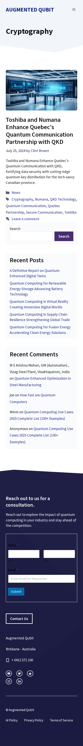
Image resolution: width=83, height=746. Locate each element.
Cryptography (22, 199)
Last (45, 560)
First (10, 560)
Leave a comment (25, 219)
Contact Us (19, 618)
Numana (41, 199)
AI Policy (12, 720)
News (16, 192)
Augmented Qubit (30, 9)
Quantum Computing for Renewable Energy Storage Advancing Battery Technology (38, 288)
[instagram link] (9, 673)
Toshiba (70, 212)
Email (13, 570)
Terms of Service (61, 720)
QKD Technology (63, 199)
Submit (16, 591)
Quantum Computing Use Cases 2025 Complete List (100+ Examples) (41, 435)
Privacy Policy (33, 720)
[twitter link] (19, 673)
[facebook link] (30, 673)
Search (15, 228)
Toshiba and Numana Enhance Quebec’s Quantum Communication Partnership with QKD (39, 131)
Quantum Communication (26, 205)
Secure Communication (44, 212)
